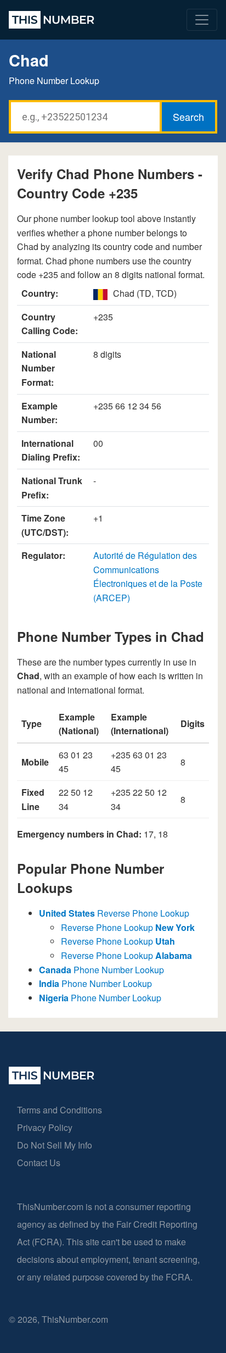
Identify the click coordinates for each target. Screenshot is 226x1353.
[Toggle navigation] (202, 20)
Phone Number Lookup (101, 969)
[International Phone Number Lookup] (51, 19)
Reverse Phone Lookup (114, 913)
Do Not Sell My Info (54, 1145)
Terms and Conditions (59, 1110)
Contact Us (38, 1162)
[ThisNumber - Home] (51, 1080)
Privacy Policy (44, 1127)
